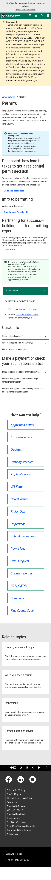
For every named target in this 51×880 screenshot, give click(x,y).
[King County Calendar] (30, 16)
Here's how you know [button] (25, 9)
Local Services (9, 97)
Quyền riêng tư (14, 794)
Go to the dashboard (14, 190)
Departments (13, 818)
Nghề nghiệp (12, 834)
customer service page (26, 309)
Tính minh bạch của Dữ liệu (19, 798)
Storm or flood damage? (24, 336)
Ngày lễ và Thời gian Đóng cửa (21, 826)
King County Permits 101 (16, 212)
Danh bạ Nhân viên (16, 806)
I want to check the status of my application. (24, 372)
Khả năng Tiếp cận (13, 854)
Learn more (9, 249)
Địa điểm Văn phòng (16, 822)
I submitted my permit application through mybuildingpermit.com (24, 380)
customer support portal (27, 314)
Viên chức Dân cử (15, 810)
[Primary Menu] (48, 16)
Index (12, 767)
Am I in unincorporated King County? (24, 343)
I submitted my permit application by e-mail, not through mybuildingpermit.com (24, 390)
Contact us (12, 802)
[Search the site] (42, 16)
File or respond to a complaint (24, 349)
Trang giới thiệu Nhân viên (19, 830)
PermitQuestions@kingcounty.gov (21, 80)
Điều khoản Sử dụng (16, 790)
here (36, 151)
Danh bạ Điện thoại (16, 814)
